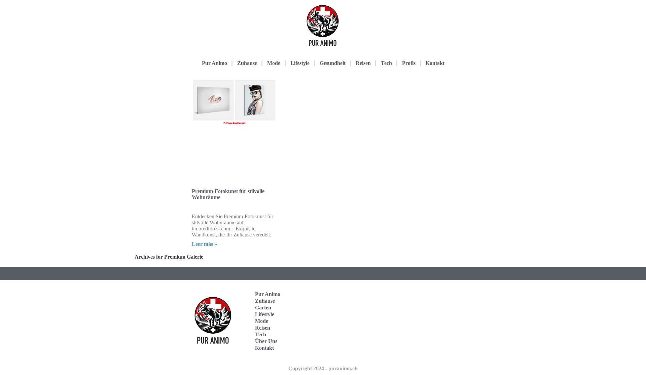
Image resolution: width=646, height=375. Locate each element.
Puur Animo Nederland (423, 342)
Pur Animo (214, 63)
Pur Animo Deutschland (423, 300)
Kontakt (435, 63)
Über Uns (266, 341)
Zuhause (247, 63)
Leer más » (204, 244)
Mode (273, 63)
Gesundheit (333, 63)
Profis (409, 63)
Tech (386, 63)
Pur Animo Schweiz (421, 321)
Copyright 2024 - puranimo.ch (323, 368)
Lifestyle (300, 63)
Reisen (363, 63)
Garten (263, 307)
